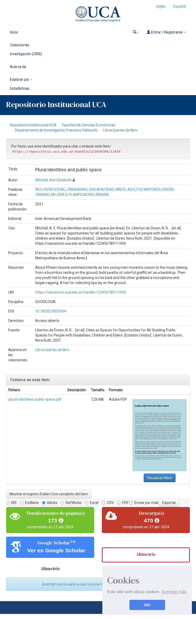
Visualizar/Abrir (159, 478)
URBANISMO (77, 189)
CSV (110, 503)
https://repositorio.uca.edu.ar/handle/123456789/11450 (80, 292)
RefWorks (74, 503)
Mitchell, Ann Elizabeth (53, 180)
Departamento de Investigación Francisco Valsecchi (56, 130)
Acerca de (18, 67)
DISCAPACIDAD (101, 189)
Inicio (14, 32)
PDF (125, 503)
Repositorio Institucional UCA (33, 125)
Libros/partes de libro (120, 130)
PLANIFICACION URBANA (89, 195)
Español (179, 6)
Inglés (161, 6)
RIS (14, 503)
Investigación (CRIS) (26, 54)
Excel (94, 503)
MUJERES (59, 195)
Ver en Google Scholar (56, 550)
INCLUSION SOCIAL (50, 189)
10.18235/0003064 (50, 311)
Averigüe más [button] (173, 592)
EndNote (32, 503)
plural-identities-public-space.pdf (35, 399)
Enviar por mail (146, 503)
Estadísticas (19, 88)
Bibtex (52, 503)
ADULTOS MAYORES (144, 189)
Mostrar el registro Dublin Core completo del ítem (48, 494)
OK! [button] (147, 605)
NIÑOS (121, 189)
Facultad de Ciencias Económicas (88, 125)
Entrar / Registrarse (166, 32)
